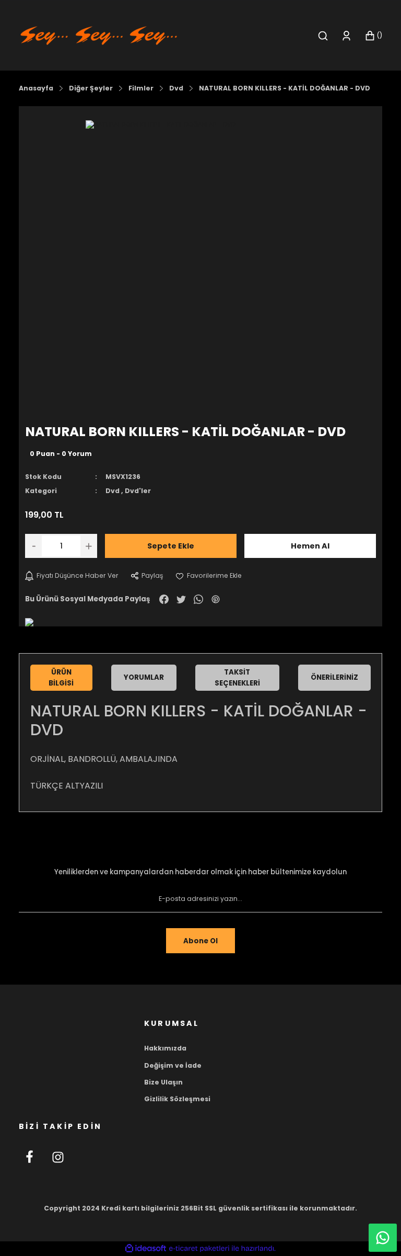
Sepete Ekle (170, 546)
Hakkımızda (165, 1048)
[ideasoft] (146, 1248)
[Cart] (373, 35)
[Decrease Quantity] (33, 546)
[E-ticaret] (199, 1248)
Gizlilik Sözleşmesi (177, 1098)
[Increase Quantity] (88, 546)
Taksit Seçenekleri (237, 677)
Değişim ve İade (173, 1065)
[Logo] (99, 35)
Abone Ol (200, 941)
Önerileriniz (334, 677)
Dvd (112, 490)
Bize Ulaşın (163, 1082)
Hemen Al (310, 546)
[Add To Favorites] (208, 575)
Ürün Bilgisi (61, 677)
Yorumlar (144, 677)
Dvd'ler (138, 490)
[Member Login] (346, 35)
